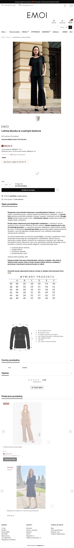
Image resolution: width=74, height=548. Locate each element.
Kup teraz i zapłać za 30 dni (14, 162)
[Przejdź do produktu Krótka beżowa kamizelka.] (27, 423)
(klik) (41, 236)
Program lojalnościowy (58, 534)
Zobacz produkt (10, 459)
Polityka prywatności (33, 538)
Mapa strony (5, 536)
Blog (52, 528)
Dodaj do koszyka (28, 190)
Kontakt (4, 530)
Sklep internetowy (35, 545)
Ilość (3, 181)
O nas (3, 528)
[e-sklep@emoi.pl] (19, 5)
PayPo (28, 534)
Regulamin (29, 536)
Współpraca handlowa (9, 539)
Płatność (29, 532)
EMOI (3, 37)
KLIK (9, 273)
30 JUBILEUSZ (6, 538)
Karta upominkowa (57, 530)
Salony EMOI (6, 532)
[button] (70, 27)
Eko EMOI (5, 534)
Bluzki (8, 37)
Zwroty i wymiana (31, 530)
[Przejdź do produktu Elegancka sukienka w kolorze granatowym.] (31, 487)
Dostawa (29, 528)
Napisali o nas (55, 532)
